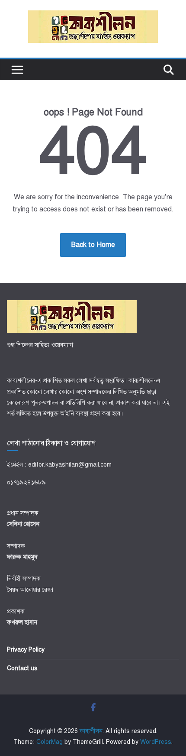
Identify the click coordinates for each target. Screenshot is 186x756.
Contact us (22, 668)
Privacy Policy (26, 649)
